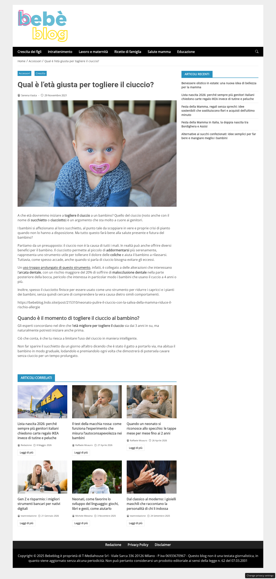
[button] (256, 51)
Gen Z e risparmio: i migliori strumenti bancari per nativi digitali (39, 504)
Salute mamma (159, 51)
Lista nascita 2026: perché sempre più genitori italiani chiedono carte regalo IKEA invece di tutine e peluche (38, 431)
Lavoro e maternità (93, 51)
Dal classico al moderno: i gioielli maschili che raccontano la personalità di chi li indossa (151, 504)
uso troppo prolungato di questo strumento (56, 267)
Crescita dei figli (29, 51)
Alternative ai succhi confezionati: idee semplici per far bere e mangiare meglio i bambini (218, 136)
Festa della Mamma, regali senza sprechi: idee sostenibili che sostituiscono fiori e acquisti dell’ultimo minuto (218, 110)
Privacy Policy (138, 544)
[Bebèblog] (43, 25)
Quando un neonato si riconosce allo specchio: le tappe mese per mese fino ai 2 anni (151, 428)
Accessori (24, 73)
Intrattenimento (60, 51)
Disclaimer (163, 544)
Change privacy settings (260, 575)
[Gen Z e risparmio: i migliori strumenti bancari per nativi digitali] (42, 477)
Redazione (113, 544)
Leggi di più (26, 452)
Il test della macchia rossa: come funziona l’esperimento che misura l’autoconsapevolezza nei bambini (97, 431)
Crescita (40, 73)
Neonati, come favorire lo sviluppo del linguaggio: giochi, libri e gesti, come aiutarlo (95, 504)
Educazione (186, 51)
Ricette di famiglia (127, 51)
